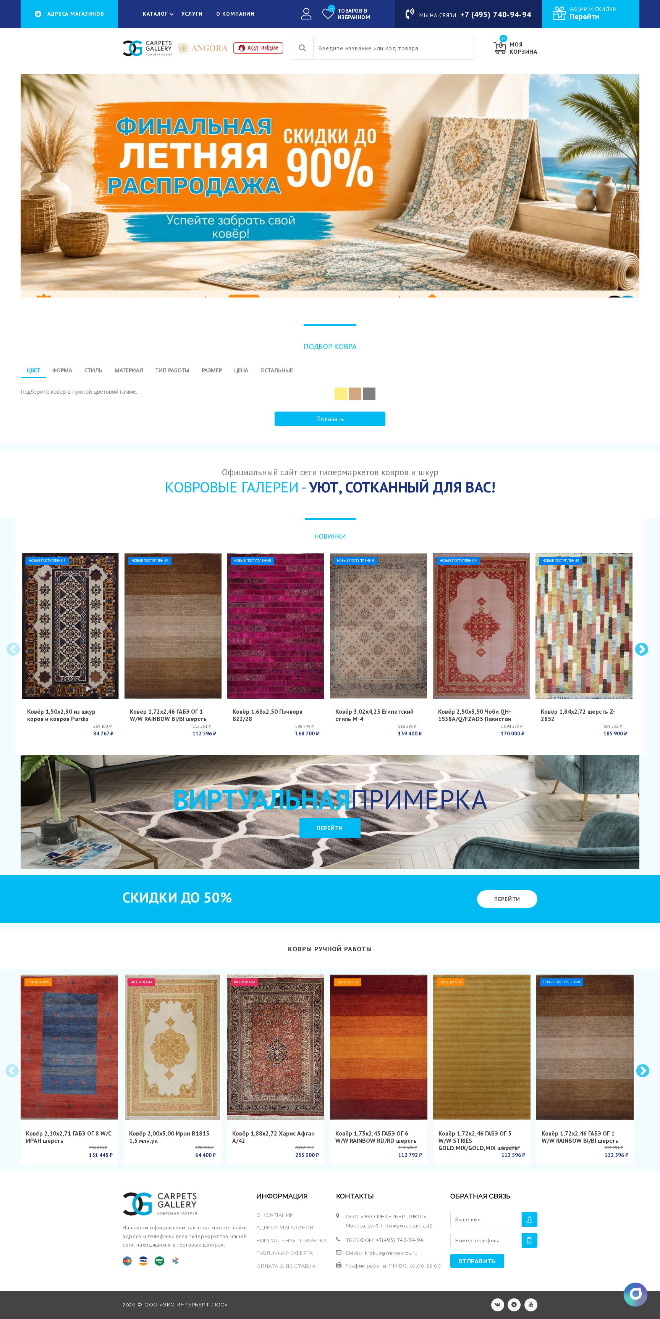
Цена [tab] (241, 370)
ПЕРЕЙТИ (330, 828)
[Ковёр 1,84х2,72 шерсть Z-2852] (583, 626)
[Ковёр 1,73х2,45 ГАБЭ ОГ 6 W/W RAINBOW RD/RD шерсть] (378, 1047)
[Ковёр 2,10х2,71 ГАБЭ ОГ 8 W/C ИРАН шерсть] (69, 1047)
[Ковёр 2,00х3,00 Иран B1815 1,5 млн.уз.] (172, 1047)
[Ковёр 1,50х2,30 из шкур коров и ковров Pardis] (70, 626)
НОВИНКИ (330, 536)
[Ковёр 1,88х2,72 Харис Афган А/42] (275, 1047)
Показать (330, 419)
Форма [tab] (62, 370)
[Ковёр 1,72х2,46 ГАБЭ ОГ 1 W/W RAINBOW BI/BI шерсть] (173, 626)
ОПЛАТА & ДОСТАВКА (285, 1266)
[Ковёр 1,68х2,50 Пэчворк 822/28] (275, 626)
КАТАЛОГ (155, 13)
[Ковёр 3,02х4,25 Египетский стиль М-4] (378, 626)
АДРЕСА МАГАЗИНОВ (285, 1227)
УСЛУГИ (192, 13)
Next (641, 649)
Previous (12, 649)
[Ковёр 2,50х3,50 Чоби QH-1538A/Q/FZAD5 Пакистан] (481, 626)
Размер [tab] (212, 370)
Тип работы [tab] (172, 370)
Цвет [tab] (33, 370)
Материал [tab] (129, 370)
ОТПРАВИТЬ (477, 1261)
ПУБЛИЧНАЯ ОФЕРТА (284, 1253)
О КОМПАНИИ (235, 13)
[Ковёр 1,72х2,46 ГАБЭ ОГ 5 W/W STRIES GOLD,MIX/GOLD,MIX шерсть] (482, 1047)
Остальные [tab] (276, 370)
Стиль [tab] (93, 370)
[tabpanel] (330, 391)
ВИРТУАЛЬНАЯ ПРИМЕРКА (291, 1240)
